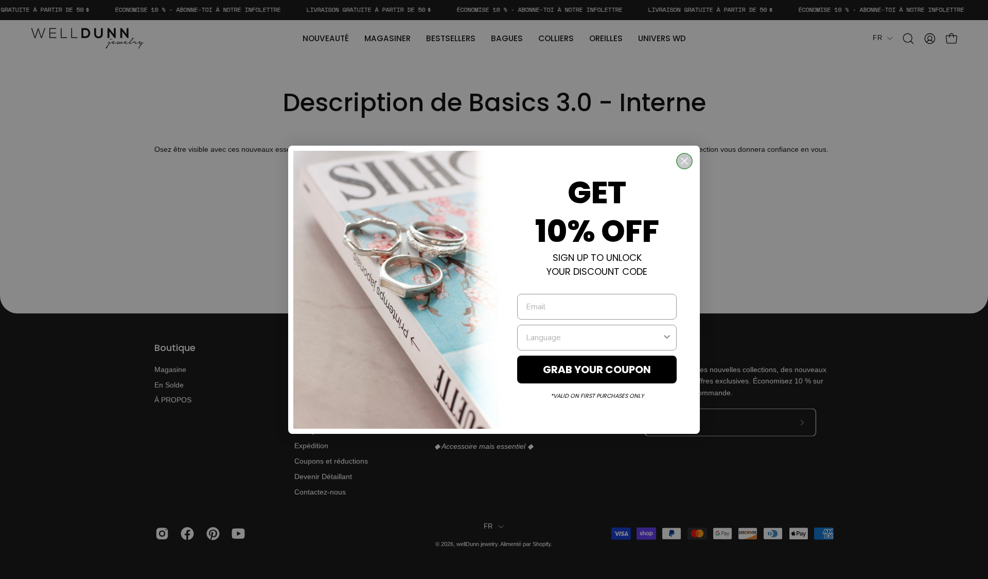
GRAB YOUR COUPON (597, 369)
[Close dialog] (684, 161)
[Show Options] (667, 337)
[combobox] (594, 337)
